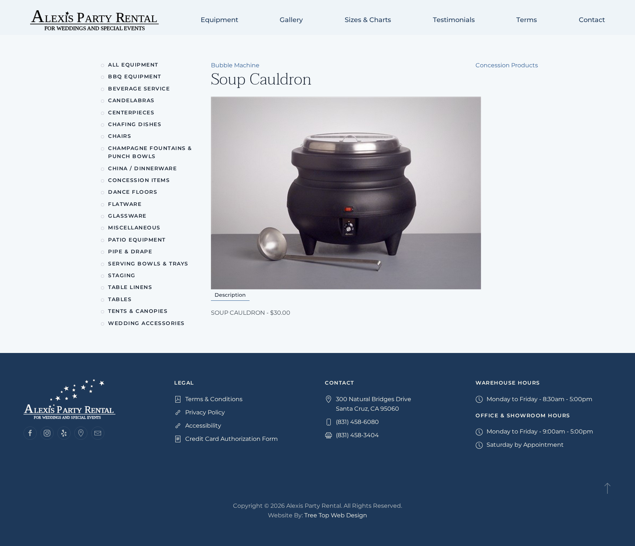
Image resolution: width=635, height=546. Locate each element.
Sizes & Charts (368, 20)
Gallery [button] (291, 20)
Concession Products (507, 65)
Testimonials (454, 20)
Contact (592, 20)
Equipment (219, 20)
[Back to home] (94, 20)
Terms (526, 20)
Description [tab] (230, 295)
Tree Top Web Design (335, 515)
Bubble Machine (235, 65)
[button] (607, 488)
